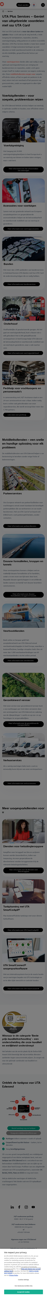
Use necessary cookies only (23, 1286)
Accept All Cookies (23, 1292)
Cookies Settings (23, 1279)
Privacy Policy (13, 1275)
